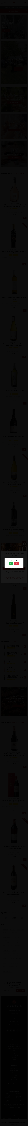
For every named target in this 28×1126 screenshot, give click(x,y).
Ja (10, 563)
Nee (17, 563)
